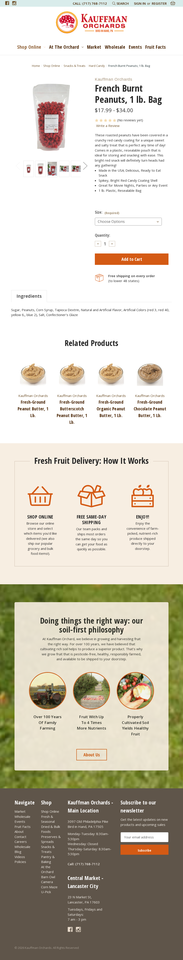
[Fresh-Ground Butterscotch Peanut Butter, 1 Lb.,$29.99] (72, 373)
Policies (20, 861)
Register (159, 3)
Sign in (140, 3)
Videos (20, 857)
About (19, 831)
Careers (21, 841)
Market (94, 47)
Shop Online (29, 47)
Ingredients (29, 296)
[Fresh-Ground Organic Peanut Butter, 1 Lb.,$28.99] (111, 373)
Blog (18, 851)
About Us (91, 755)
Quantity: (102, 235)
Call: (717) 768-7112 (90, 3)
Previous (17, 166)
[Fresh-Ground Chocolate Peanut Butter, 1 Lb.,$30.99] (150, 373)
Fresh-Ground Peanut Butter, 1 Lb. (33, 408)
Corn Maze (49, 887)
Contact (20, 836)
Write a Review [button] (108, 125)
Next (85, 166)
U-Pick (46, 892)
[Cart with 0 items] (173, 3)
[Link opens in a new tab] (7, 3)
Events (135, 47)
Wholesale (115, 47)
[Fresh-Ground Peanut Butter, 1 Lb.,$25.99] (33, 373)
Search (122, 3)
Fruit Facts (155, 47)
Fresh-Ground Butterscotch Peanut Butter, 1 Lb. (72, 412)
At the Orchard (64, 47)
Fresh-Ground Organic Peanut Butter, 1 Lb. (111, 408)
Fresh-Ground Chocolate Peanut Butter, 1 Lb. (150, 408)
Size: (107, 212)
